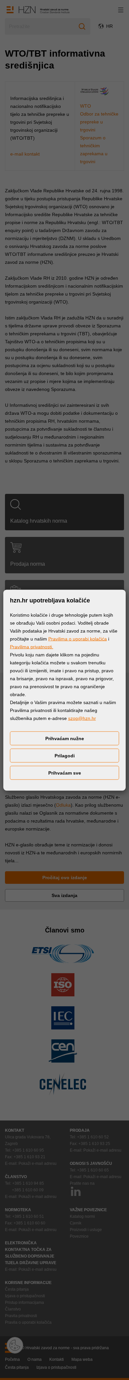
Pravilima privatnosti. (31, 646)
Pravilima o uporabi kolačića (77, 638)
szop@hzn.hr (82, 718)
